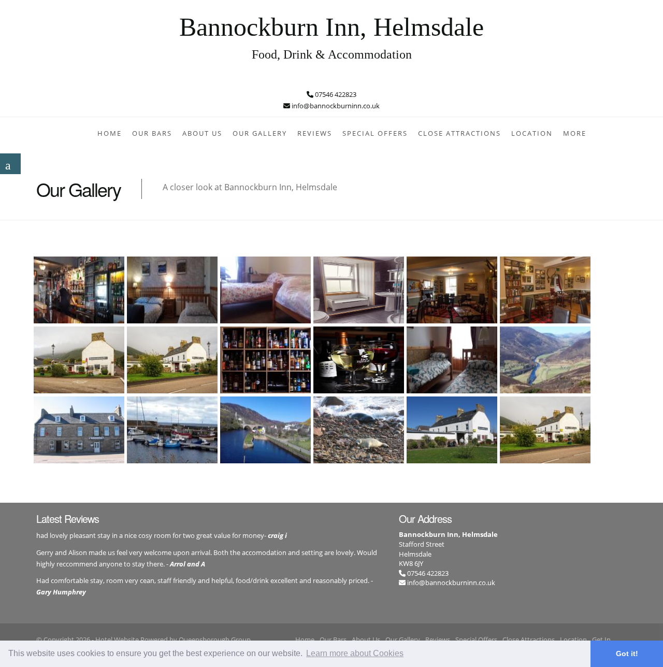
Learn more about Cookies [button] (354, 653)
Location (532, 133)
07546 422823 (427, 573)
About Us (202, 133)
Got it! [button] (627, 653)
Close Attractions (459, 133)
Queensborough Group (215, 639)
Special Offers (375, 133)
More (574, 133)
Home (109, 133)
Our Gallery (260, 133)
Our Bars (152, 133)
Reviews (314, 133)
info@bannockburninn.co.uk (451, 582)
